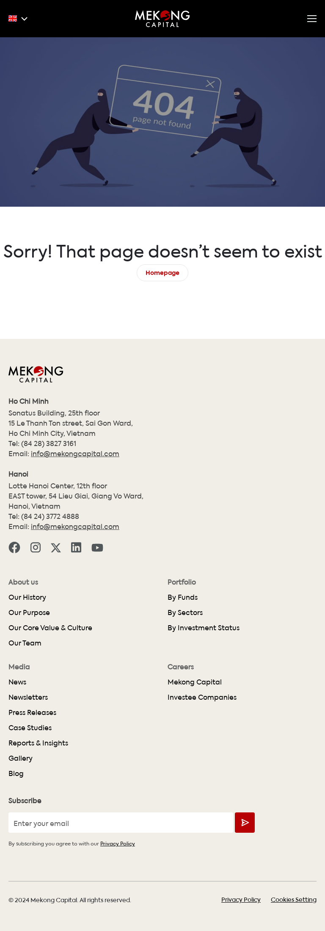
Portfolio (182, 582)
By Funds (183, 597)
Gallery (20, 758)
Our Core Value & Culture (50, 627)
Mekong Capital (195, 681)
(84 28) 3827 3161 (48, 443)
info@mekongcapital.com (75, 453)
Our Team (24, 642)
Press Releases (32, 712)
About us (23, 582)
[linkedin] (76, 546)
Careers (181, 667)
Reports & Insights (38, 742)
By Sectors (185, 612)
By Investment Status (204, 627)
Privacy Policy (117, 843)
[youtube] (97, 546)
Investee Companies (202, 697)
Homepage (162, 271)
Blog (16, 773)
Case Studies (30, 727)
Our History (27, 597)
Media (19, 667)
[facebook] (14, 546)
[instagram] (35, 546)
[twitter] (56, 546)
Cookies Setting (294, 899)
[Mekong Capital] (162, 18)
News (17, 681)
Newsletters (28, 697)
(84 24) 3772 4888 (50, 516)
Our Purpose (29, 612)
